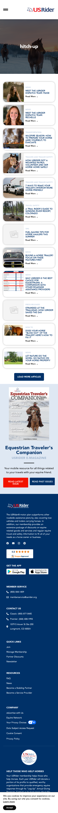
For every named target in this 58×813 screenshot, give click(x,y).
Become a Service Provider (19, 693)
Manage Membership (16, 652)
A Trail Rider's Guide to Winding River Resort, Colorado (39, 211)
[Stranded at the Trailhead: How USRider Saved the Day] (13, 310)
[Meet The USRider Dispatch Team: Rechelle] (13, 115)
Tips (27, 228)
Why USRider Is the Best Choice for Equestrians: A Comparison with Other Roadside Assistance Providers (38, 284)
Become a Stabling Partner (19, 688)
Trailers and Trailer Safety (39, 157)
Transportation (33, 132)
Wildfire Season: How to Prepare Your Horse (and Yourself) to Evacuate (38, 139)
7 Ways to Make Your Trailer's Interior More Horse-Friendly (39, 188)
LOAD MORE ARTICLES (29, 376)
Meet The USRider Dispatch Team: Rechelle (35, 115)
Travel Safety (32, 205)
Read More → (31, 96)
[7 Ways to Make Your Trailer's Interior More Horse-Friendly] (13, 188)
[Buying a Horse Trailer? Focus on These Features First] (13, 258)
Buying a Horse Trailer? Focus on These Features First (39, 257)
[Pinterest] (24, 543)
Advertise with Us (14, 713)
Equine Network (14, 717)
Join (8, 647)
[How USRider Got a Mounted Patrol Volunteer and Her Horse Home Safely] (13, 163)
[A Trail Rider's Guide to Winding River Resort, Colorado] (13, 211)
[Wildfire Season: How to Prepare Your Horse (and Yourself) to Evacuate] (13, 138)
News (28, 87)
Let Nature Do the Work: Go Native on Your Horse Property (37, 358)
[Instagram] (19, 543)
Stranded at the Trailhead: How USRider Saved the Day (39, 310)
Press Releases (32, 304)
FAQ (8, 678)
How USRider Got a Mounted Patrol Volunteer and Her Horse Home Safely (36, 163)
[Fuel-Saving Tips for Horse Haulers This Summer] (13, 234)
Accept (9, 807)
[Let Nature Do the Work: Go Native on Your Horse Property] (13, 358)
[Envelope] (13, 543)
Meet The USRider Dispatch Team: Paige (37, 92)
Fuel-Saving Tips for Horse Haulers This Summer (37, 234)
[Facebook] (7, 543)
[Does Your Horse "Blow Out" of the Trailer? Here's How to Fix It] (13, 333)
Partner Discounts (15, 656)
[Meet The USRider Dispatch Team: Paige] (13, 92)
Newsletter (11, 661)
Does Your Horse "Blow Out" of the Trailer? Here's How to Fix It (38, 334)
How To (29, 327)
